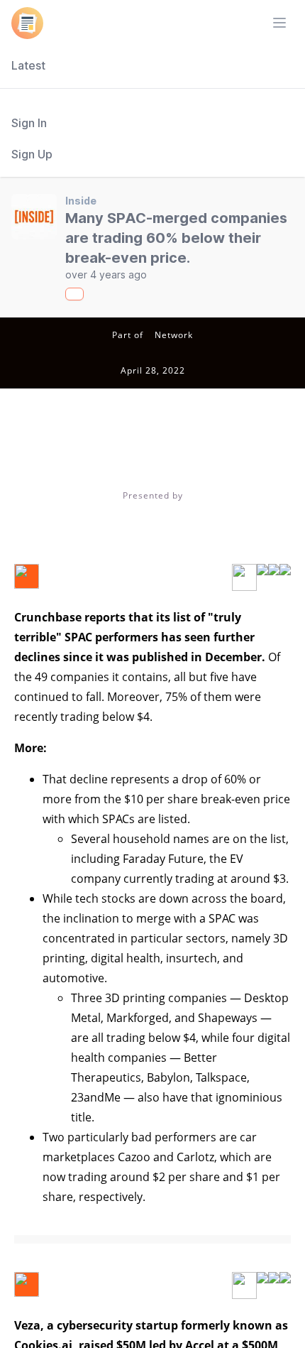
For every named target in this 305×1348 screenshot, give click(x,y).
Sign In (29, 123)
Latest (28, 65)
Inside (80, 201)
